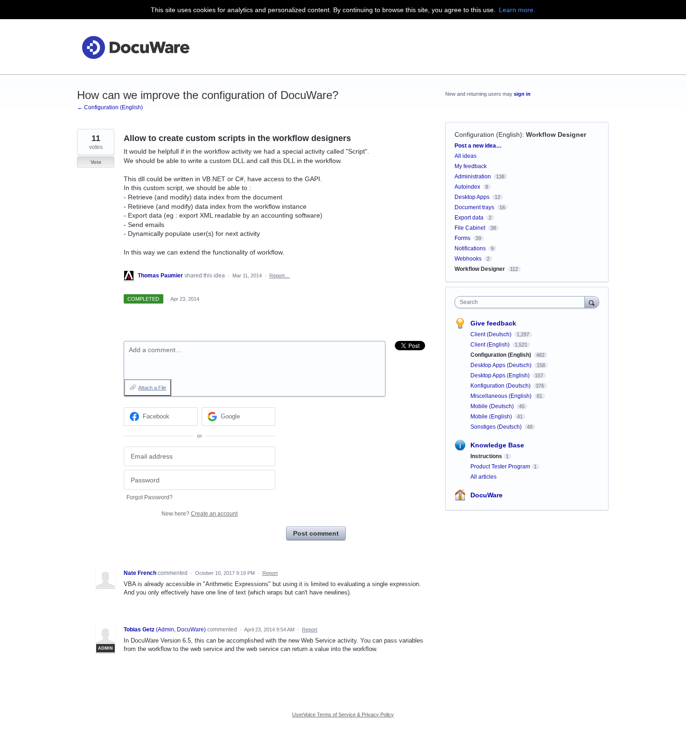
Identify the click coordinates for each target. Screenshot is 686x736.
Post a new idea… (478, 145)
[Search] (591, 302)
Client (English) (490, 344)
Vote (96, 162)
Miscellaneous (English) (501, 396)
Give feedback (493, 323)
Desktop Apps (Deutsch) (501, 365)
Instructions (486, 456)
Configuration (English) (488, 134)
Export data (469, 217)
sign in (522, 94)
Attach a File (152, 387)
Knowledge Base (497, 445)
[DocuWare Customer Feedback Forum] (135, 47)
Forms (462, 238)
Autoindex (467, 187)
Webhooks (468, 258)
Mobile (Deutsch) (492, 406)
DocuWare (486, 495)
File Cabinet (470, 228)
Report (270, 573)
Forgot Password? (149, 497)
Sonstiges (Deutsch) (496, 427)
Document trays (474, 207)
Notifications (470, 248)
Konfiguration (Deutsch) (501, 385)
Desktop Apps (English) (500, 375)
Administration (473, 176)
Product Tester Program (500, 466)
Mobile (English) (491, 416)
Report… (279, 275)
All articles (483, 477)
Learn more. (517, 10)
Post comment (316, 533)
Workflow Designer (556, 134)
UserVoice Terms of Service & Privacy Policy (343, 714)
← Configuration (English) (110, 107)
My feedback (471, 166)
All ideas (465, 156)
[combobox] (522, 302)
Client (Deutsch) (491, 334)
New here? (199, 513)
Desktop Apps (472, 197)
